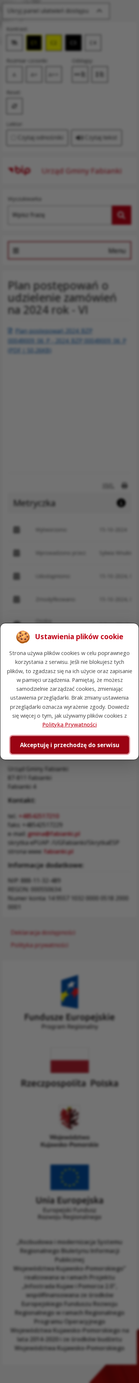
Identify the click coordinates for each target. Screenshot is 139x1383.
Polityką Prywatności (69, 724)
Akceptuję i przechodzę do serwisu (69, 745)
